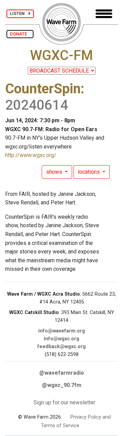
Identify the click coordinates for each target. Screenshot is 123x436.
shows (55, 172)
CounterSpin (43, 89)
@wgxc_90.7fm (61, 385)
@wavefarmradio (61, 373)
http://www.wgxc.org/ (30, 155)
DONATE (20, 33)
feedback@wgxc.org (61, 346)
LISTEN (19, 13)
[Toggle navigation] (104, 14)
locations (89, 172)
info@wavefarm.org (61, 331)
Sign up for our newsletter (64, 402)
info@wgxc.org (61, 339)
